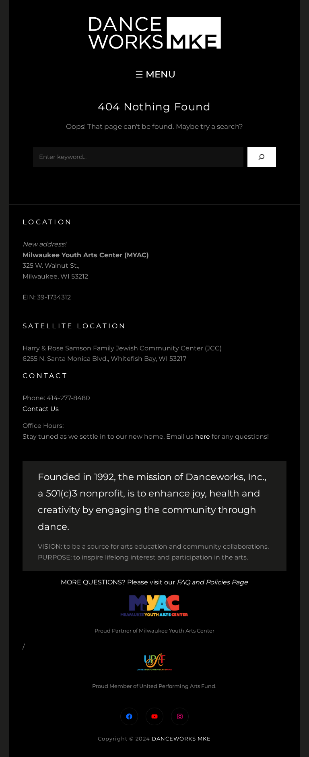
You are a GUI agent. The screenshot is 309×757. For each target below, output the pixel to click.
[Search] (261, 157)
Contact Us (41, 409)
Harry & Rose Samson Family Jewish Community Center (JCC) (122, 348)
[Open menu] (154, 74)
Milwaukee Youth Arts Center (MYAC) (86, 255)
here (202, 436)
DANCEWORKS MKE (181, 738)
